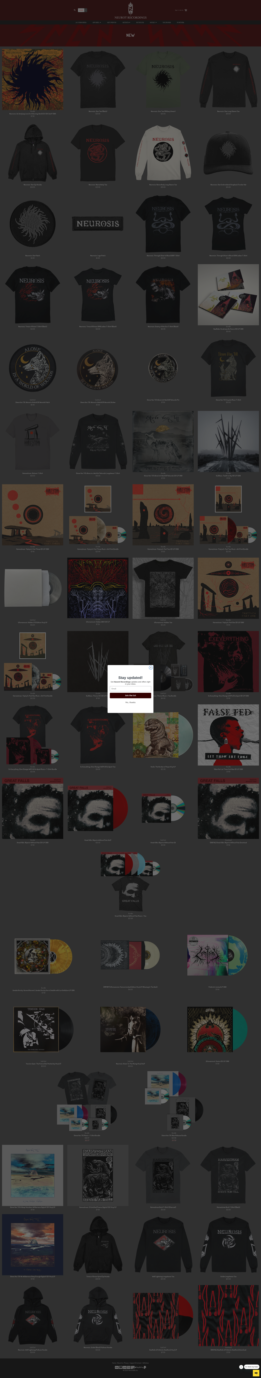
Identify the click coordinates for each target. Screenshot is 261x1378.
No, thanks (130, 702)
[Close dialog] (151, 667)
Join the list (130, 695)
